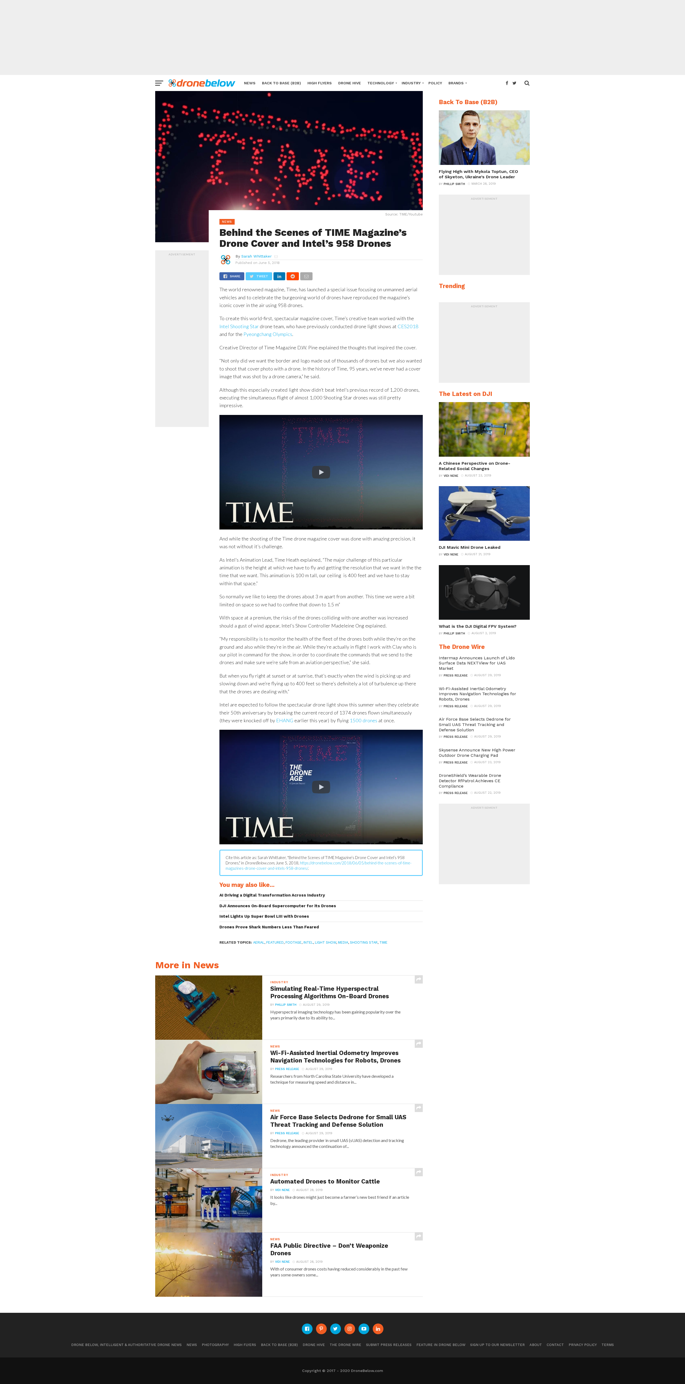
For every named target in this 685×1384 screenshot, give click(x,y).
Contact (555, 1345)
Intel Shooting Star (239, 326)
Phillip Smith (285, 1005)
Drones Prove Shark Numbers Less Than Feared (269, 927)
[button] (321, 472)
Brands (456, 83)
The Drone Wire (345, 1345)
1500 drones (363, 720)
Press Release (287, 1069)
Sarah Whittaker (256, 256)
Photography (215, 1345)
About (536, 1345)
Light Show (325, 942)
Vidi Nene (282, 1190)
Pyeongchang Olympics (267, 334)
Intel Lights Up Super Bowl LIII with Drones (264, 916)
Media (343, 942)
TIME (383, 942)
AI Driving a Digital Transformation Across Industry (272, 895)
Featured (275, 942)
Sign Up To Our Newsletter (497, 1345)
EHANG (284, 720)
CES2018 (408, 326)
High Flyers (319, 83)
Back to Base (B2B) (281, 83)
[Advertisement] (342, 37)
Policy (435, 83)
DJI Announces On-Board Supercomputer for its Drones (277, 905)
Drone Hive (349, 83)
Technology (380, 83)
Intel (308, 942)
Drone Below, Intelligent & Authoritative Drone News (126, 1345)
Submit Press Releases (389, 1345)
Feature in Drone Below (440, 1345)
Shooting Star (364, 942)
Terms (608, 1345)
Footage (294, 942)
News (250, 83)
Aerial (258, 942)
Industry (411, 83)
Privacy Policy (583, 1345)
